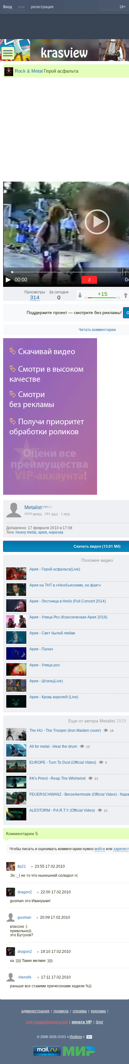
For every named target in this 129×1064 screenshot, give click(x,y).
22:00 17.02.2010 (56, 892)
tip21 (22, 866)
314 (34, 297)
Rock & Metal (29, 71)
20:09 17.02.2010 (55, 917)
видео (37, 513)
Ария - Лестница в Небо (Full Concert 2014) (67, 601)
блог (99, 1022)
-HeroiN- (25, 977)
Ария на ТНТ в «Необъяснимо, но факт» (65, 585)
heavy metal (26, 532)
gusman (24, 917)
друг (67, 513)
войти (100, 849)
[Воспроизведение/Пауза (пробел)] (8, 279)
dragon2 (25, 892)
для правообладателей (47, 1022)
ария (42, 532)
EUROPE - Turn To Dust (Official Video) (62, 762)
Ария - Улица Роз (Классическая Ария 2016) (68, 617)
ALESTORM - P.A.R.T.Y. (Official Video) (62, 810)
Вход (7, 7)
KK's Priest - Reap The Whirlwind (57, 778)
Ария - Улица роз (44, 665)
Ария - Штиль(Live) (46, 681)
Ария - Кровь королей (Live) (53, 697)
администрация (35, 1011)
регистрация (42, 7)
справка (80, 1011)
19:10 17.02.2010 (56, 951)
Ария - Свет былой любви (52, 633)
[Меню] (8, 53)
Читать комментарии (97, 330)
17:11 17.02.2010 (56, 977)
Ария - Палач (41, 649)
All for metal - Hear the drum (53, 746)
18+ (122, 7)
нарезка (56, 532)
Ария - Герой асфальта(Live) (54, 569)
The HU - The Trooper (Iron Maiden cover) (65, 730)
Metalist (33, 507)
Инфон (76, 1037)
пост (54, 513)
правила (61, 1011)
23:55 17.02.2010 (50, 866)
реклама (98, 1011)
